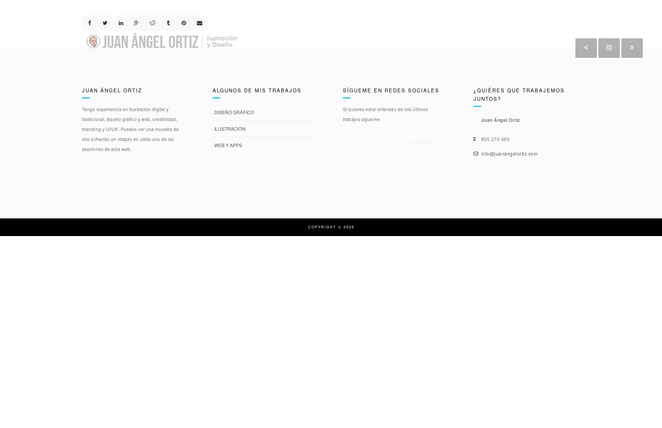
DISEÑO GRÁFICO (234, 112)
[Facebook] (445, 146)
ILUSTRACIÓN (230, 128)
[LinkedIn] (431, 146)
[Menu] (648, 14)
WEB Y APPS (228, 145)
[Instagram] (418, 146)
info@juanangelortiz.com (509, 153)
